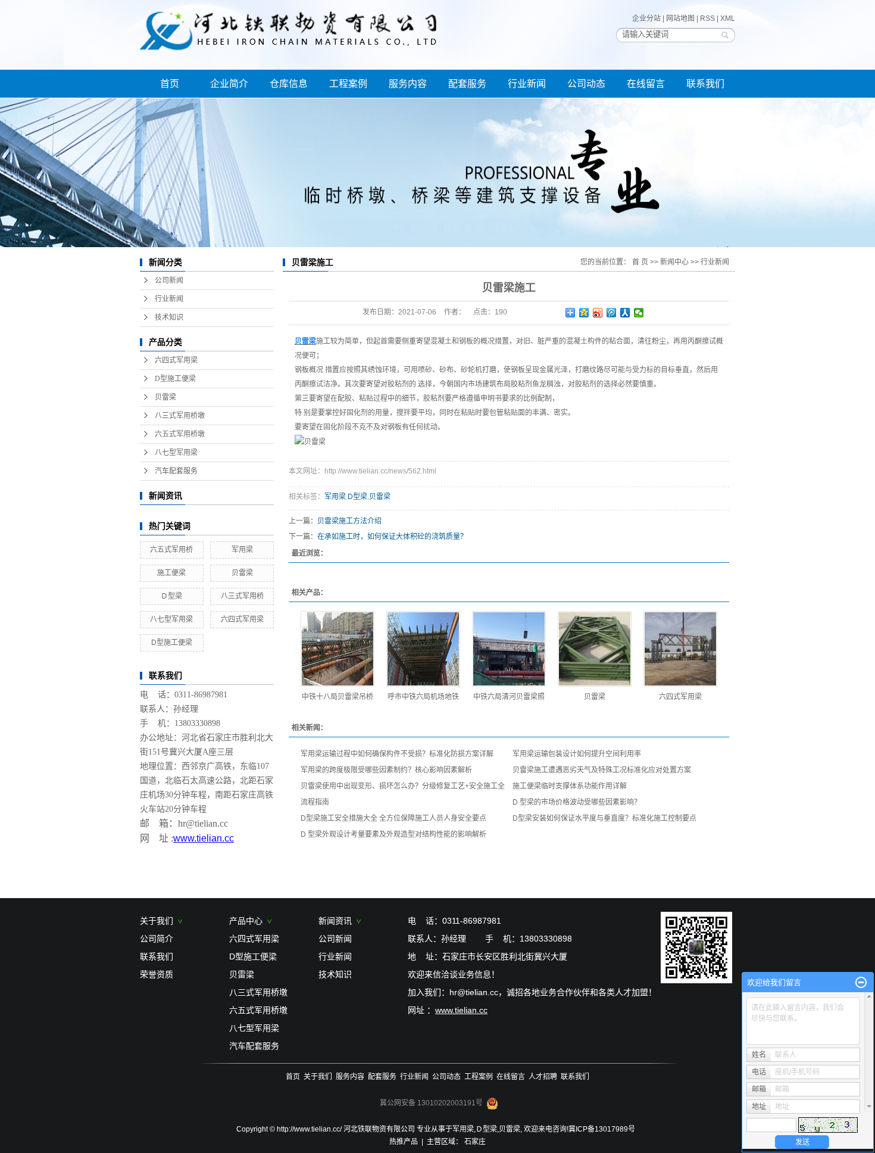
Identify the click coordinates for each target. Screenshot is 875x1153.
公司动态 (586, 84)
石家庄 (475, 1142)
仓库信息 (289, 84)
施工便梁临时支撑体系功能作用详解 (569, 786)
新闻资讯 (337, 920)
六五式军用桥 (171, 550)
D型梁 (357, 497)
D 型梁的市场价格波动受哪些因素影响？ (576, 802)
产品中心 (248, 920)
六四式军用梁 (176, 360)
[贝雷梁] (595, 649)
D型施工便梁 (175, 379)
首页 (169, 84)
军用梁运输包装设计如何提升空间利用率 (576, 754)
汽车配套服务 (176, 471)
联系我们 (705, 84)
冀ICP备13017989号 (601, 1129)
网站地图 (680, 18)
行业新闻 (527, 84)
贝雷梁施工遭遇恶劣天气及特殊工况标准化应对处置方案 (601, 770)
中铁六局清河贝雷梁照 (509, 697)
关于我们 (159, 920)
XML (727, 18)
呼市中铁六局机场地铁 (423, 697)
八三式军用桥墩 (180, 416)
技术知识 (169, 317)
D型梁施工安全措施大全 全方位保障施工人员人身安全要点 (393, 818)
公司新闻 (169, 280)
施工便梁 (171, 573)
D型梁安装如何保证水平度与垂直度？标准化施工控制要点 (604, 818)
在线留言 (646, 84)
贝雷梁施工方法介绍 (349, 521)
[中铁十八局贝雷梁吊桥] (337, 649)
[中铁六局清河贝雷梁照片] (509, 649)
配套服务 (467, 84)
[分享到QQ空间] (584, 312)
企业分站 (646, 18)
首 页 (640, 262)
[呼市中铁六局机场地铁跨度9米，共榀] (423, 649)
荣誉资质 (156, 974)
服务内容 (408, 84)
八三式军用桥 (242, 596)
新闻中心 (674, 262)
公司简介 (156, 938)
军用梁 (242, 550)
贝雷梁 (165, 397)
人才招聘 (543, 1077)
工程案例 (348, 84)
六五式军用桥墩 (180, 434)
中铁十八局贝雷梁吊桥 (337, 697)
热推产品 (403, 1142)
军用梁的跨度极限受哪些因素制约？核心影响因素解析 (386, 770)
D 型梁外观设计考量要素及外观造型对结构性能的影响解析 (393, 834)
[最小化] (861, 983)
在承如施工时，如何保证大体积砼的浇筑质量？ (392, 536)
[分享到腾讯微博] (612, 312)
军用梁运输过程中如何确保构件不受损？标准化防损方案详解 (397, 754)
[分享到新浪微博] (598, 312)
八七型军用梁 (176, 452)
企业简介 (229, 84)
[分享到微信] (639, 312)
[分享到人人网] (625, 312)
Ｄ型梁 (171, 596)
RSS (707, 18)
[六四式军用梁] (680, 649)
